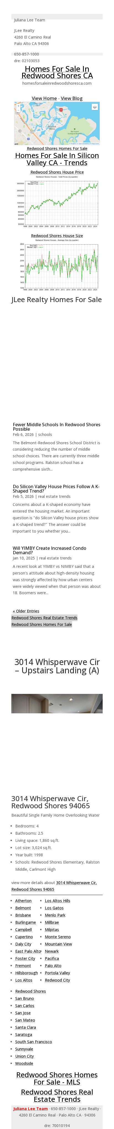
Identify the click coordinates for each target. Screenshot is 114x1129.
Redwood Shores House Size (57, 235)
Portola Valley (57, 972)
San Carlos (24, 1005)
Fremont (23, 965)
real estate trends (54, 496)
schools (45, 434)
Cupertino (24, 936)
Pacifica (52, 958)
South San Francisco (33, 1041)
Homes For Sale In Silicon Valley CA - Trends (57, 158)
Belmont (23, 907)
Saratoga (23, 1034)
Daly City (23, 944)
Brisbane (23, 915)
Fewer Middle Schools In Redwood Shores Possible (56, 427)
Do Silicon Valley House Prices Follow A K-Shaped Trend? (56, 488)
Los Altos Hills (57, 900)
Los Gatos (54, 907)
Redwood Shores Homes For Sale (57, 148)
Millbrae (52, 922)
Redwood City (57, 980)
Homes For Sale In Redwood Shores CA (57, 72)
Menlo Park (55, 915)
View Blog (71, 98)
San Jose (23, 1012)
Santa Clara (25, 1027)
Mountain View (58, 944)
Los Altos (23, 980)
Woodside (24, 1063)
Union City (24, 1056)
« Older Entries (26, 611)
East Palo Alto (28, 951)
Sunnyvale (24, 1049)
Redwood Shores (30, 991)
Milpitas (52, 929)
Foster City (25, 958)
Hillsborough (26, 972)
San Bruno (24, 998)
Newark (52, 951)
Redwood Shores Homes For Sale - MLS (57, 1078)
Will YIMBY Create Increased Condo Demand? (49, 550)
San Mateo (25, 1020)
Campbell (23, 929)
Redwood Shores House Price (57, 172)
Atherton (23, 900)
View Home (44, 98)
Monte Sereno (58, 936)
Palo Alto (53, 965)
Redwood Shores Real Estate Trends (44, 617)
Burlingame (25, 922)
